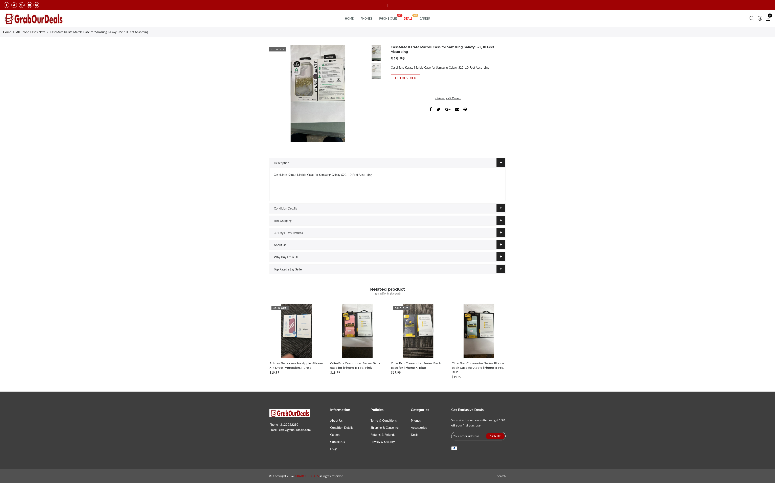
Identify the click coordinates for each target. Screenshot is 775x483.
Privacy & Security (383, 441)
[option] (317, 93)
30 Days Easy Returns (288, 233)
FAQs (333, 449)
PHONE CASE (388, 18)
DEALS (408, 18)
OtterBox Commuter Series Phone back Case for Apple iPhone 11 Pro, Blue (478, 367)
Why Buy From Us (286, 257)
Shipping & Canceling (385, 427)
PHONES (366, 18)
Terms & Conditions (384, 420)
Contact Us (337, 441)
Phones (416, 420)
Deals (414, 434)
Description (281, 163)
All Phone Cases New (30, 32)
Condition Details (285, 208)
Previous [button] (279, 93)
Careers (335, 434)
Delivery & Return (448, 98)
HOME (349, 18)
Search (501, 476)
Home (7, 32)
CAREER (425, 18)
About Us (280, 245)
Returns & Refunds (383, 434)
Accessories (419, 427)
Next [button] (356, 93)
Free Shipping (283, 220)
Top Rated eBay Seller (288, 269)
